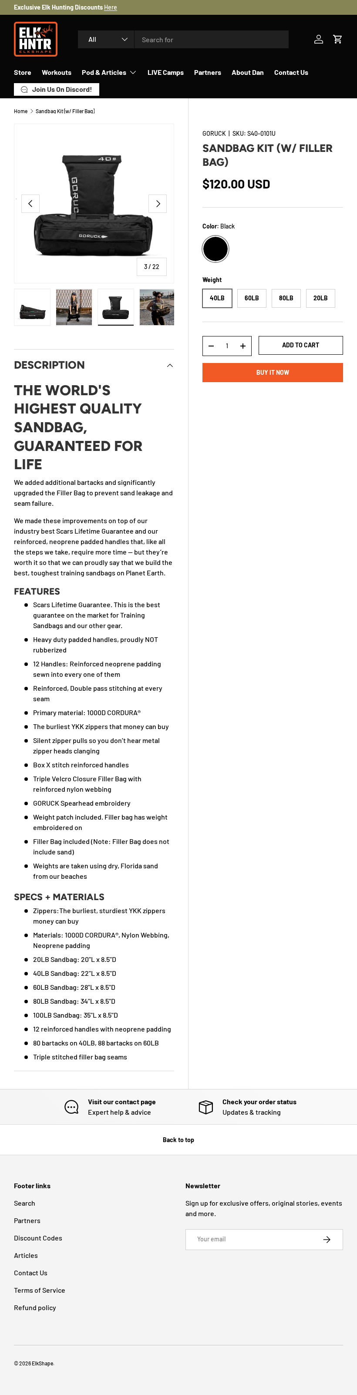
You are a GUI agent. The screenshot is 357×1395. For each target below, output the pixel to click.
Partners (207, 72)
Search (24, 1203)
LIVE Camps (166, 72)
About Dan (248, 72)
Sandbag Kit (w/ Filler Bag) (65, 111)
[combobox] (183, 39)
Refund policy (35, 1307)
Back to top (178, 1139)
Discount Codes (38, 1238)
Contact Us (291, 72)
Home (20, 111)
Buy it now (272, 372)
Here (110, 7)
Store (22, 72)
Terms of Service (39, 1290)
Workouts (56, 72)
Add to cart (300, 345)
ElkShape (42, 1363)
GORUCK (214, 133)
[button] (337, 39)
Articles (26, 1255)
